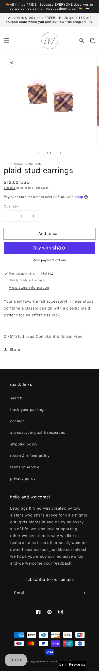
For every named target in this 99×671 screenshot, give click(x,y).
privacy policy (23, 478)
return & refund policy (30, 455)
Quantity (11, 206)
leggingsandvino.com (42, 661)
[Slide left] (38, 153)
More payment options (49, 260)
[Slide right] (60, 153)
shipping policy (24, 444)
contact (17, 421)
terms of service (24, 467)
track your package (28, 409)
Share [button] (15, 349)
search (16, 398)
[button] (6, 40)
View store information (29, 287)
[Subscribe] (83, 592)
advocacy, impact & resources (37, 432)
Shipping (9, 187)
